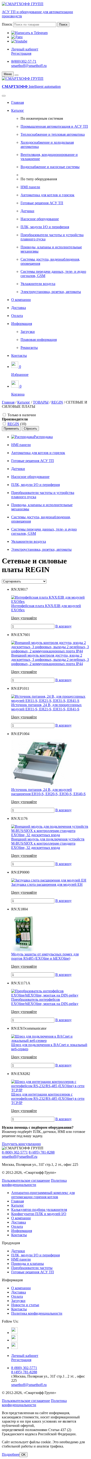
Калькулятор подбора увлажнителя (39, 1210)
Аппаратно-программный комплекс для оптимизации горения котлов (43, 1195)
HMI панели (30, 187)
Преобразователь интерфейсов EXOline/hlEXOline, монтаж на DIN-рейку (44, 1001)
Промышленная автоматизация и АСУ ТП (54, 126)
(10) (16, 424)
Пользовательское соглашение (26, 1180)
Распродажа (43, 437)
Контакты (19, 356)
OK (23, 1454)
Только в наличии (21, 415)
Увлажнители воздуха (38, 284)
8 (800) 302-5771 (15, 1152)
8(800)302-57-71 (23, 61)
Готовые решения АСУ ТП (42, 203)
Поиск (7, 24)
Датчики (27, 211)
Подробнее (10, 1454)
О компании (21, 300)
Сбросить (30, 428)
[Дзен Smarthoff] (14, 1340)
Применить (11, 428)
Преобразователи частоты (31, 1268)
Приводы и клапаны (27, 1264)
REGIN (57, 402)
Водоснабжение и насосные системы (50, 167)
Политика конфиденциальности (34, 1182)
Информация (21, 324)
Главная (17, 102)
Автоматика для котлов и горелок (47, 195)
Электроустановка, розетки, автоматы (51, 292)
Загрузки (28, 332)
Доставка (18, 308)
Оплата (17, 316)
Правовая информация (39, 340)
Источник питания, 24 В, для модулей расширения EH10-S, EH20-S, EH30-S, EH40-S (48, 792)
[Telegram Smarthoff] (14, 1333)
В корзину (63, 626)
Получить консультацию (21, 1144)
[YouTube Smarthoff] (14, 1348)
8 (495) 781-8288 (42, 1152)
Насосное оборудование (40, 219)
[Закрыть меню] (16, 75)
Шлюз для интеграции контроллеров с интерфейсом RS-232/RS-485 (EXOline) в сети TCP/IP (47, 1098)
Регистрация (21, 53)
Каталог (17, 110)
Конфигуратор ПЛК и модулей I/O (38, 1214)
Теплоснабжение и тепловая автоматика (53, 134)
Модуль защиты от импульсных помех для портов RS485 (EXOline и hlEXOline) (45, 956)
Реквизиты (29, 348)
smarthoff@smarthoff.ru (29, 66)
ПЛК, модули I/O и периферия (45, 227)
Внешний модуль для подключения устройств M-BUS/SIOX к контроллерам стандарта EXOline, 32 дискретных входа (47, 843)
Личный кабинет (24, 49)
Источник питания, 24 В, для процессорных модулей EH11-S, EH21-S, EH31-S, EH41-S (46, 707)
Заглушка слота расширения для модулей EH (47, 884)
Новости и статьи (25, 1305)
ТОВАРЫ (41, 402)
